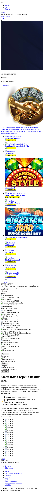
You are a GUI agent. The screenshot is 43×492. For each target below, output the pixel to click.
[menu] (2, 2)
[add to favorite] (6, 142)
